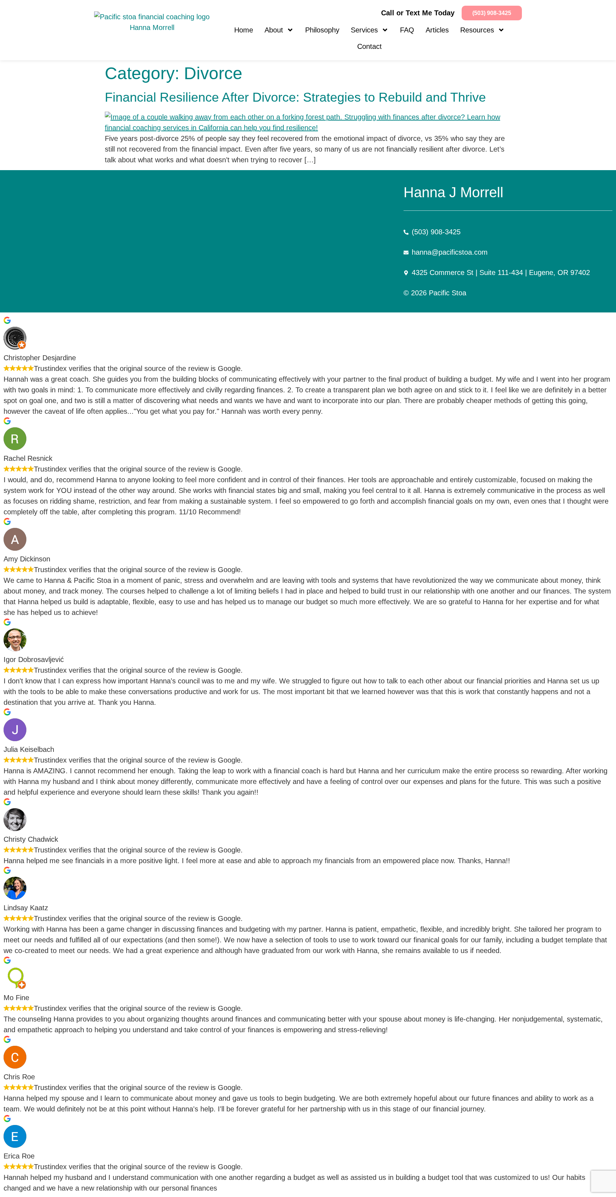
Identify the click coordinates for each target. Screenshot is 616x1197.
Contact (369, 46)
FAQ (407, 30)
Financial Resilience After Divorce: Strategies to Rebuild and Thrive (295, 97)
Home (243, 30)
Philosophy (322, 30)
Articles (437, 30)
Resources (477, 30)
